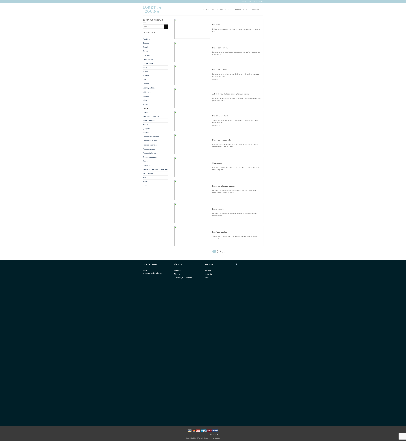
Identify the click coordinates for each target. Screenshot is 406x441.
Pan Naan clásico (219, 232)
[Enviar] (166, 27)
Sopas (145, 182)
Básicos (146, 43)
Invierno (146, 76)
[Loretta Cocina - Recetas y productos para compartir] (152, 9)
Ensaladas (147, 67)
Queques (146, 129)
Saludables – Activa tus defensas (155, 169)
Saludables (147, 165)
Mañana (146, 84)
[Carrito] (262, 9)
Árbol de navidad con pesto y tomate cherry (230, 94)
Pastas (145, 112)
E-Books (177, 274)
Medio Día (146, 92)
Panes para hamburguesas (223, 186)
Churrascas (217, 163)
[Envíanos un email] (145, 1)
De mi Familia (148, 59)
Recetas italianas (149, 153)
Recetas (219, 9)
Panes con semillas (220, 48)
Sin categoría (148, 173)
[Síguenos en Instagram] (143, 1)
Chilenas (146, 55)
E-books (255, 9)
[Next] (223, 251)
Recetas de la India (150, 141)
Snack (145, 177)
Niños (145, 100)
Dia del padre (148, 63)
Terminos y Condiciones (183, 278)
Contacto (260, 1)
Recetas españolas (150, 145)
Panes (145, 108)
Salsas (145, 161)
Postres (145, 124)
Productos (209, 9)
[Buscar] (201, 9)
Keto (144, 80)
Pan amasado (218, 209)
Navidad (146, 96)
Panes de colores (219, 70)
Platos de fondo (148, 120)
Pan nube (216, 25)
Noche (145, 104)
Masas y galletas (149, 88)
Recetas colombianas (151, 137)
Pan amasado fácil (220, 116)
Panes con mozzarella (221, 140)
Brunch (145, 47)
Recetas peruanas (149, 157)
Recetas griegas (149, 149)
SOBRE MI (252, 1)
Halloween (147, 72)
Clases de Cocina (234, 9)
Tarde (145, 186)
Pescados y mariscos (151, 116)
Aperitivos (146, 39)
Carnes (145, 51)
